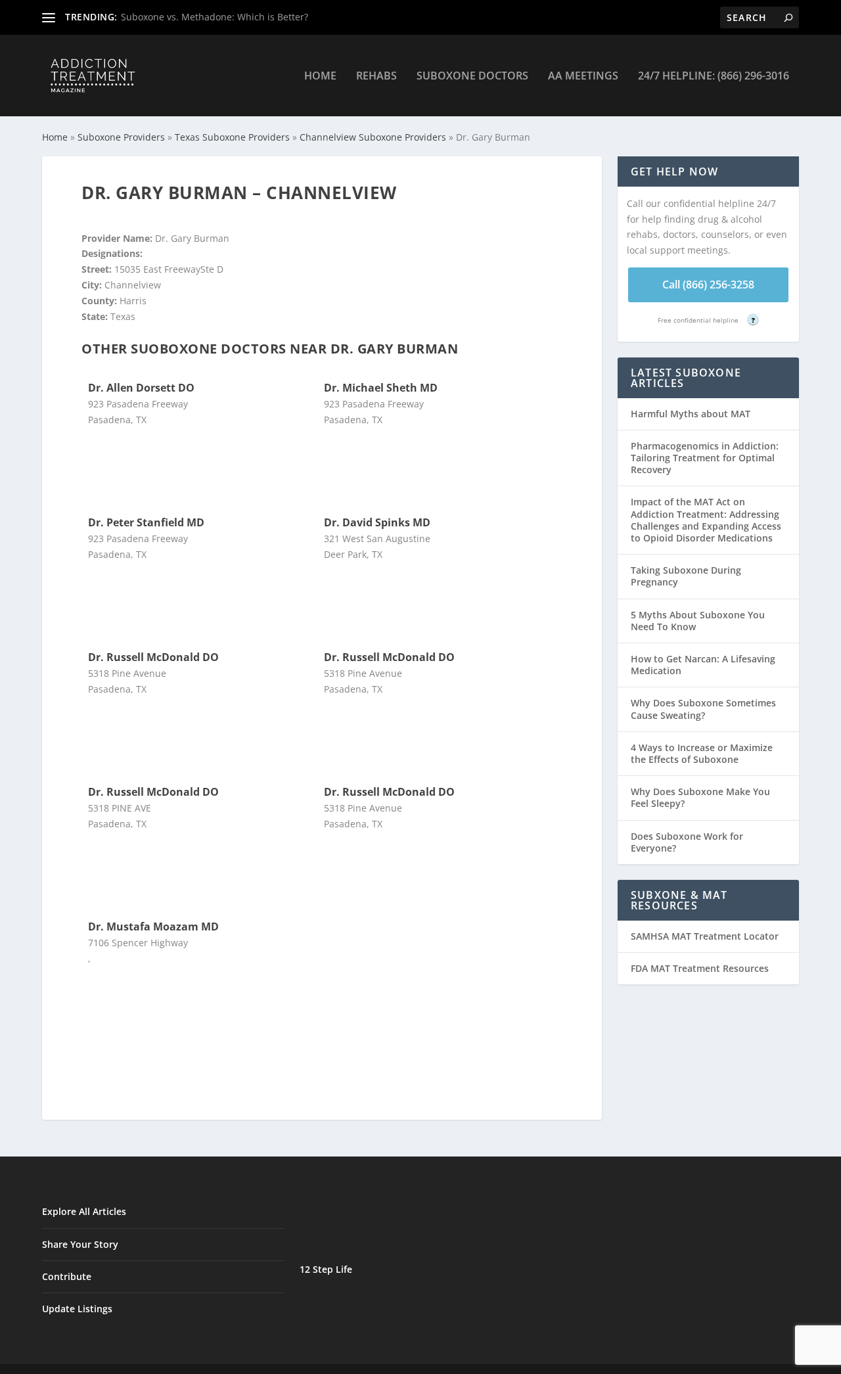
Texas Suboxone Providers (232, 137)
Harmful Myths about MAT (690, 413)
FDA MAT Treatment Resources (700, 968)
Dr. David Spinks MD (377, 522)
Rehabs (376, 76)
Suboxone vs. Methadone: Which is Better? (214, 17)
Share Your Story (80, 1244)
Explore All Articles (84, 1211)
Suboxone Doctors (472, 76)
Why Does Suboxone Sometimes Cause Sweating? (703, 709)
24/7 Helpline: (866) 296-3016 (713, 76)
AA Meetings (583, 76)
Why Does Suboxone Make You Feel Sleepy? (700, 797)
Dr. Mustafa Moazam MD (153, 926)
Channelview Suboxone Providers (373, 137)
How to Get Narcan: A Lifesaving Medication (703, 665)
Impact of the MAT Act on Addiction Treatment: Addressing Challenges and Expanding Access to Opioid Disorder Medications (706, 519)
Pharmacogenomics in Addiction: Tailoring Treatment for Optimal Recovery (705, 458)
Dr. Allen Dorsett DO (141, 387)
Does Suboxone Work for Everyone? (687, 842)
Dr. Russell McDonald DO (153, 657)
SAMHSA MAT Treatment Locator (705, 936)
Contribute (66, 1276)
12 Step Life (326, 1269)
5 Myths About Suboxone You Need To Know (698, 620)
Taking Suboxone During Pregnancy (686, 576)
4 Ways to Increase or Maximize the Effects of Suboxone (702, 753)
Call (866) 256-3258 (708, 284)
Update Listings (77, 1308)
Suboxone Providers (121, 137)
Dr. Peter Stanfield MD (146, 522)
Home (320, 76)
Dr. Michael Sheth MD (381, 387)
